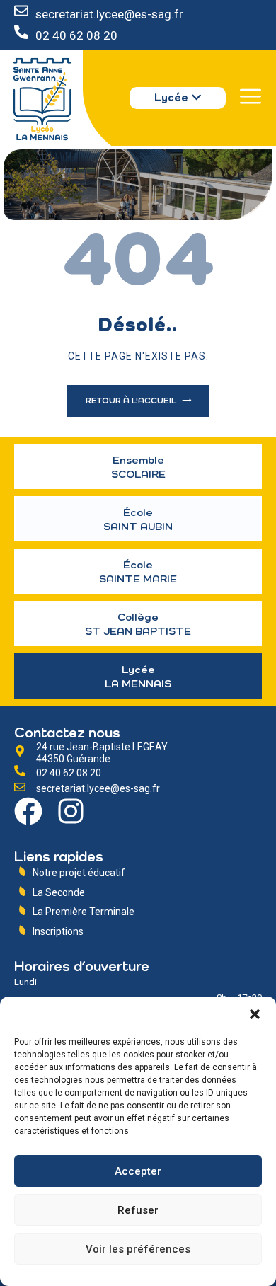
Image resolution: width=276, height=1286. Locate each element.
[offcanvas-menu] (250, 96)
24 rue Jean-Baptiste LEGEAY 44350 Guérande (102, 752)
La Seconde (59, 892)
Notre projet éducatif (79, 872)
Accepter (138, 1171)
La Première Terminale (83, 911)
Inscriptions (58, 931)
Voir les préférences (138, 1249)
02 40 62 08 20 (76, 35)
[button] (255, 1014)
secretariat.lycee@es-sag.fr (109, 14)
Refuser (138, 1210)
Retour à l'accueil (132, 401)
